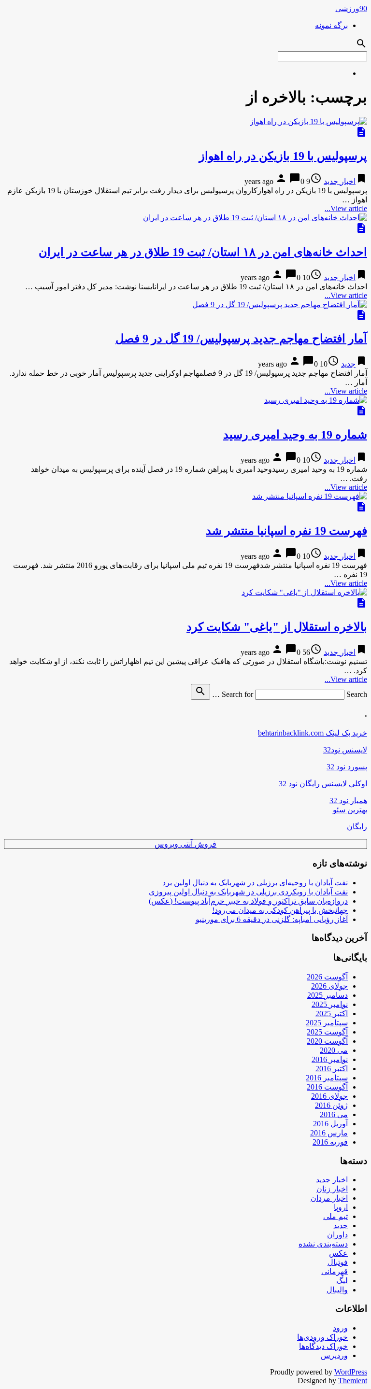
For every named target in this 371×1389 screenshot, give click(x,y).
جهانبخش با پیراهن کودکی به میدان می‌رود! (280, 910)
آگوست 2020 (327, 1041)
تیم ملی (335, 1216)
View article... (346, 208)
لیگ (342, 1280)
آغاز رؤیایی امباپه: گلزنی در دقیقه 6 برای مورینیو (272, 919)
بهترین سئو (350, 810)
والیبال (337, 1290)
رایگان (357, 826)
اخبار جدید (340, 181)
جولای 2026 (329, 986)
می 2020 (334, 1050)
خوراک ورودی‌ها (322, 1337)
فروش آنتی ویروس (185, 844)
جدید (348, 364)
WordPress (350, 1372)
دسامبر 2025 (327, 995)
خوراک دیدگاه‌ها (323, 1346)
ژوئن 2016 (331, 1105)
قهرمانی (334, 1271)
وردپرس (334, 1355)
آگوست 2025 (327, 1032)
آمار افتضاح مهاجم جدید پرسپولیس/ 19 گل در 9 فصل (241, 338)
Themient (352, 1380)
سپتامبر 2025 (327, 1023)
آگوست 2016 (327, 1087)
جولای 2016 (329, 1096)
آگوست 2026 (327, 977)
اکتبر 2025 (331, 1013)
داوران (337, 1235)
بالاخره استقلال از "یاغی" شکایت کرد (276, 627)
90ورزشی (351, 8)
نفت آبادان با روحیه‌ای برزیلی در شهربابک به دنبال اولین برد (255, 883)
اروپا (341, 1207)
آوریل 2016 (330, 1124)
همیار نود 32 (348, 800)
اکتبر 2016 (331, 1068)
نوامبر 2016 (330, 1059)
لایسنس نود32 (345, 750)
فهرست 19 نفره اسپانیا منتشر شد (286, 530)
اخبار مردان (329, 1198)
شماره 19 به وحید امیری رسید (295, 434)
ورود (340, 1328)
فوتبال (338, 1262)
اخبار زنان (332, 1189)
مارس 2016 (329, 1133)
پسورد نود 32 (347, 767)
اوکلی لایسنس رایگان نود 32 (323, 784)
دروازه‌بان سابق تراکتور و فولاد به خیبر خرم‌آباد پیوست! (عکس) (248, 901)
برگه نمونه (331, 25)
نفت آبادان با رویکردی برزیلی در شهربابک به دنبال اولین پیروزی (248, 892)
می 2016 (334, 1114)
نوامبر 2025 (330, 1004)
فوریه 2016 (330, 1142)
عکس (338, 1253)
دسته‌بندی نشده (323, 1244)
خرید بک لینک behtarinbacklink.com (312, 733)
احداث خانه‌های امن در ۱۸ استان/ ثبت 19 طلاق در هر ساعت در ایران (203, 252)
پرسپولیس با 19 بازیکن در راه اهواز (283, 156)
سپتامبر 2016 (327, 1078)
